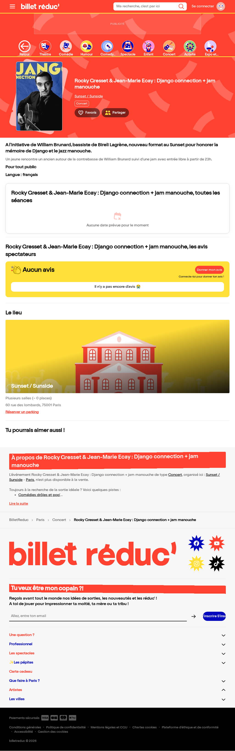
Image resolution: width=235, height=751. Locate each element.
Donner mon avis (209, 270)
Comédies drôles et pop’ (39, 495)
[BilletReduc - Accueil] (40, 6)
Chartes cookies (144, 727)
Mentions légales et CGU (109, 727)
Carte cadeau (20, 671)
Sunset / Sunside (89, 96)
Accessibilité (23, 732)
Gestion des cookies (53, 732)
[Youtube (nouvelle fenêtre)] (216, 543)
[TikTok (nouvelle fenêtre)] (216, 563)
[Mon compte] (221, 6)
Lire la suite (18, 504)
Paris (30, 480)
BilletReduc (18, 520)
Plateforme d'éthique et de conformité (190, 727)
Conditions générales (25, 727)
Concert (175, 475)
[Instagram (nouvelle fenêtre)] (196, 563)
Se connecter (203, 6)
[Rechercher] (181, 6)
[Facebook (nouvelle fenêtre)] (196, 543)
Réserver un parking (22, 412)
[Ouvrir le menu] (14, 6)
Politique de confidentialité (66, 727)
